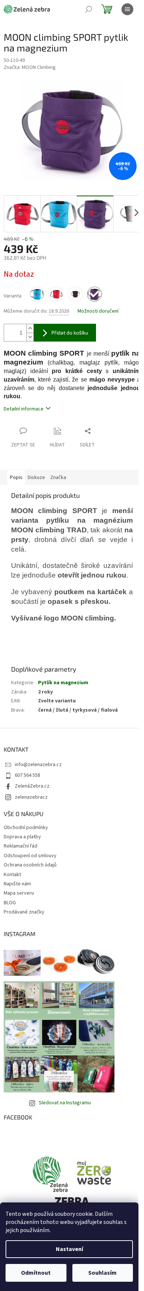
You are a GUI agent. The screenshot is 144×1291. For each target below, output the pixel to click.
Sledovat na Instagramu (65, 1103)
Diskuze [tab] (36, 477)
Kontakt (12, 874)
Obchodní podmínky (26, 827)
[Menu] (127, 9)
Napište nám (17, 884)
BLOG (10, 902)
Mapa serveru (19, 893)
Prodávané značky (24, 912)
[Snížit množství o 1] (30, 337)
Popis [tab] (16, 477)
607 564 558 (27, 775)
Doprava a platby (22, 837)
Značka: (30, 67)
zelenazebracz (31, 797)
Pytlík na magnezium (63, 682)
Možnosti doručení (98, 311)
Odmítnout (36, 1273)
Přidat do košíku (69, 332)
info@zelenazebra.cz (38, 764)
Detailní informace (24, 409)
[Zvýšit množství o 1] (30, 328)
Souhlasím (102, 1273)
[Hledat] (88, 9)
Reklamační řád (20, 846)
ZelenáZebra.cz (32, 786)
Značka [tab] (58, 477)
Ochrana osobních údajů (30, 865)
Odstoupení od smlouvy (30, 855)
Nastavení (69, 1249)
